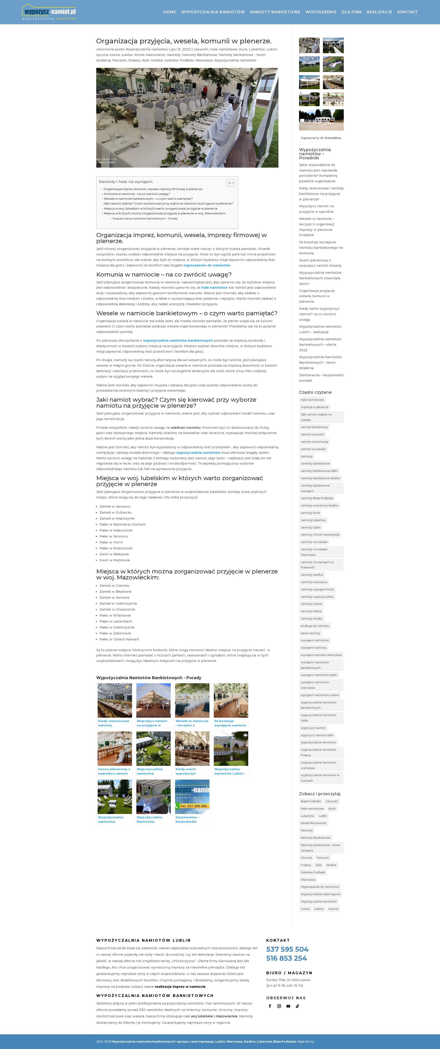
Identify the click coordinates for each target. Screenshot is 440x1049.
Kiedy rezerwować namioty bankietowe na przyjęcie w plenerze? (321, 193)
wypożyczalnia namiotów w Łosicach (320, 777)
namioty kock (310, 513)
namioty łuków (311, 611)
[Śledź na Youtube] (288, 1006)
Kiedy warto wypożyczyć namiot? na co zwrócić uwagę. (319, 314)
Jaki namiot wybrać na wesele (316, 417)
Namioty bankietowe (275, 12)
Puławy (134, 60)
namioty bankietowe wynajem (315, 488)
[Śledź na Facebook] (270, 1006)
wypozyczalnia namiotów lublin (318, 717)
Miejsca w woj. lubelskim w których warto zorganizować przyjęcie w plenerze (160, 208)
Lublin (272, 49)
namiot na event (312, 434)
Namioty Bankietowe (199, 55)
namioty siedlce (312, 574)
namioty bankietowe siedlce (320, 478)
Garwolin (201, 49)
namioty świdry (311, 618)
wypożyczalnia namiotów (318, 742)
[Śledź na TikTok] (297, 1006)
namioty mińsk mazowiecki (320, 534)
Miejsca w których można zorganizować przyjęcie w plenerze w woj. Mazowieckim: (165, 213)
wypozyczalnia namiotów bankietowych (318, 705)
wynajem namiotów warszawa (315, 685)
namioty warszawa (314, 582)
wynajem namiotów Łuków (320, 695)
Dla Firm (352, 12)
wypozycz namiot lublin (317, 735)
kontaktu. (333, 138)
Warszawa (203, 60)
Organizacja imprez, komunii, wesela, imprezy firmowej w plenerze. (153, 189)
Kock (243, 49)
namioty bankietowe (315, 463)
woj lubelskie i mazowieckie (214, 1016)
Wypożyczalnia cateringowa (320, 894)
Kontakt (407, 12)
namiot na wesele (313, 449)
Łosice (115, 55)
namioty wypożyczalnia (317, 596)
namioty (307, 456)
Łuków (127, 55)
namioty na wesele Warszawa (314, 552)
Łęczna (102, 55)
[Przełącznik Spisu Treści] (228, 183)
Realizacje (379, 12)
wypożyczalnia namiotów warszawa (318, 765)
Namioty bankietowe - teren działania (320, 847)
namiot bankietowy (314, 427)
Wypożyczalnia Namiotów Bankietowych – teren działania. (320, 362)
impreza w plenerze (315, 407)
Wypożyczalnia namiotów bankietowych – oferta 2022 (320, 344)
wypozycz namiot (313, 728)
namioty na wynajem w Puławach (317, 564)
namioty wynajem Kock (317, 589)
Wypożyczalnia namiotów (213, 12)
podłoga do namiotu (315, 626)
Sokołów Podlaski (179, 60)
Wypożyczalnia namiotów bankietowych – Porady (145, 218)
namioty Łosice (311, 604)
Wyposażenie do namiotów (320, 886)
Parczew (119, 60)
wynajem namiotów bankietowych (315, 665)
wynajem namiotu (314, 647)
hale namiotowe (312, 399)
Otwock (306, 857)
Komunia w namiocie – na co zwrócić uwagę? (137, 194)
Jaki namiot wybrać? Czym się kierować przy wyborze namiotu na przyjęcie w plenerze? (168, 203)
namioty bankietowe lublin (319, 471)
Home (169, 12)
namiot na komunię (314, 441)
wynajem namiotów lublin (319, 675)
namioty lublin (311, 527)
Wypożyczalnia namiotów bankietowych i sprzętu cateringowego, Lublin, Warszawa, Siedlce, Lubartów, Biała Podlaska (204, 1041)
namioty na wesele (314, 542)
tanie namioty (310, 633)
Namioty (174, 55)
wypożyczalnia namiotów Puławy (318, 752)
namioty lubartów (313, 520)
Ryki (145, 60)
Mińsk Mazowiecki (149, 55)
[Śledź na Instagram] (279, 1006)
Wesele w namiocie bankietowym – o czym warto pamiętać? (148, 198)
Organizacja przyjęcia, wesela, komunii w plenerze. (317, 296)
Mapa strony (305, 1041)
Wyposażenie (321, 12)
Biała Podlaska (311, 801)
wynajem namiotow (315, 640)
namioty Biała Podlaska (317, 498)
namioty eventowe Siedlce (319, 505)
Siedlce (157, 60)
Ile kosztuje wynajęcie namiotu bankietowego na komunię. (321, 247)
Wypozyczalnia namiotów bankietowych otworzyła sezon (320, 278)
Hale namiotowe (223, 49)
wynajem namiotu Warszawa (321, 655)
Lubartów (257, 49)
